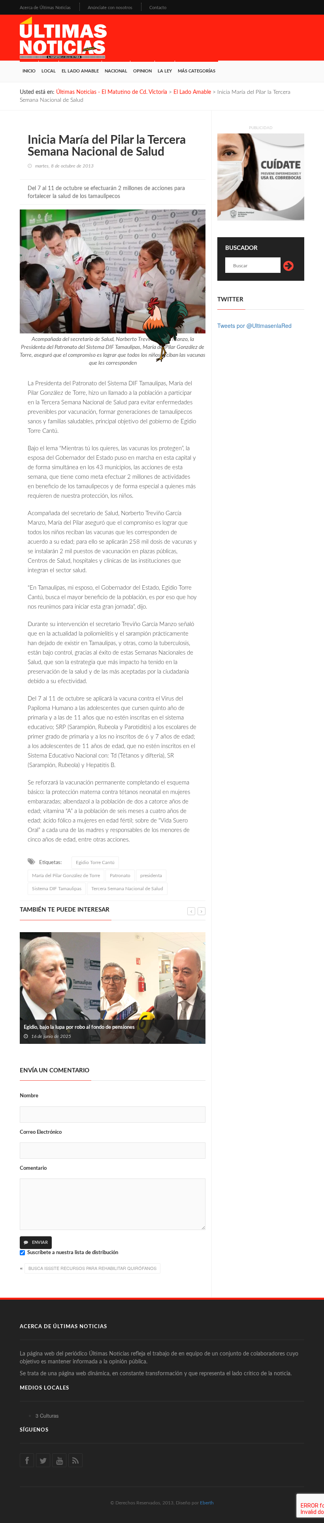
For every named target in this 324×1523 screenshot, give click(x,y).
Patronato (120, 875)
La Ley (165, 71)
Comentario (33, 1168)
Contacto (157, 8)
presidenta (151, 875)
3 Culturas (47, 1415)
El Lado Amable (80, 71)
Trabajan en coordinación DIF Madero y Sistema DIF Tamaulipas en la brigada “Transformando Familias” (120, 1023)
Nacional (116, 71)
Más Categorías (196, 71)
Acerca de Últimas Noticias (45, 8)
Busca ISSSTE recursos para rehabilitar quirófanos (92, 1268)
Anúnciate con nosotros (110, 8)
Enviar (39, 1242)
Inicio (29, 71)
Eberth (207, 1502)
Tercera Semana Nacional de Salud (127, 888)
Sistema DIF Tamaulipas (56, 888)
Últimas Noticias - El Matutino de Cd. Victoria (111, 92)
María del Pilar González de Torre (66, 875)
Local (48, 71)
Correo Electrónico (41, 1132)
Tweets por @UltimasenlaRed (254, 325)
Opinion (142, 71)
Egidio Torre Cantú (95, 862)
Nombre (29, 1095)
